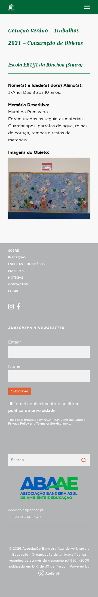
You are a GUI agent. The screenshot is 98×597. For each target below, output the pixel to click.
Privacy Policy (18, 423)
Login (13, 291)
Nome (14, 367)
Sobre (13, 250)
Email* (14, 342)
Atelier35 (52, 573)
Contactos (18, 284)
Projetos (16, 270)
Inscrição (17, 257)
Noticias (15, 277)
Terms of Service (49, 423)
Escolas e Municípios (26, 264)
